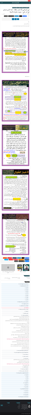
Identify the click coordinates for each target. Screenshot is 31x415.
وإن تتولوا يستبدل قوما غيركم (25, 348)
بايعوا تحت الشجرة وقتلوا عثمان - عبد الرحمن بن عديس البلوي (21, 327)
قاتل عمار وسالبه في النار (26, 365)
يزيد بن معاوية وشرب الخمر (7, 277)
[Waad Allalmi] (15, 2)
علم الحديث (26, 390)
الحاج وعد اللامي (22, 413)
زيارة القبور (26, 384)
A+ (13, 19)
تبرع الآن (19, 404)
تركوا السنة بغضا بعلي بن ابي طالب (24, 329)
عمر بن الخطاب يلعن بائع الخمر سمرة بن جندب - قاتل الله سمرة (21, 337)
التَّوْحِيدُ (26, 297)
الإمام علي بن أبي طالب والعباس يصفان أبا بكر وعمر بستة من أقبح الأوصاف (19, 323)
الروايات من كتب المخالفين (24, 305)
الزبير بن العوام (25, 313)
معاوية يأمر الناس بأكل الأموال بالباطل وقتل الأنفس (22, 340)
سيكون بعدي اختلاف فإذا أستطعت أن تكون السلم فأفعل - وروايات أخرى (20, 334)
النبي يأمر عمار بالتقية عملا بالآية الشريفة (16, 277)
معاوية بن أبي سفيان (14, 7)
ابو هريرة (26, 311)
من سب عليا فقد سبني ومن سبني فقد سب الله (23, 343)
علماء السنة (26, 392)
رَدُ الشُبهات (21, 7)
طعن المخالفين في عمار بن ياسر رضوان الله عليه (23, 362)
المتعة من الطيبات (28, 277)
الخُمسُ (26, 299)
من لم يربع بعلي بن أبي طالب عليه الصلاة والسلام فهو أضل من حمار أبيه (20, 344)
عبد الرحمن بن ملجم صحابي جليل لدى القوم (23, 336)
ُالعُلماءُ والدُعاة (19, 406)
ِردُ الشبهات (19, 408)
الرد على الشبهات (25, 303)
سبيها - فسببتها (27, 333)
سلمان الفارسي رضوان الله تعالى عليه (22, 350)
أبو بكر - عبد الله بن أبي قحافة (23, 309)
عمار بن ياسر (18, 7)
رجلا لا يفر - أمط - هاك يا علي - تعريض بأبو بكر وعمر (22, 330)
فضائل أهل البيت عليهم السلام (23, 396)
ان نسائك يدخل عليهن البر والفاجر (25, 326)
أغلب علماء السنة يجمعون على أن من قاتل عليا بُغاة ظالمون (21, 316)
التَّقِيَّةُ (26, 295)
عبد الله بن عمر (25, 354)
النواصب (26, 380)
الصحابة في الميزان (24, 7)
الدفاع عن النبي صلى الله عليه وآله (22, 301)
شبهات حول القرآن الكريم (24, 388)
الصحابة (26, 6)
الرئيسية (28, 6)
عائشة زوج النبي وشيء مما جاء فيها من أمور (21, 352)
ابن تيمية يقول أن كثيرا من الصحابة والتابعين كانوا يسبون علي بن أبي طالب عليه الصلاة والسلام (17, 320)
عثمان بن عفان (25, 356)
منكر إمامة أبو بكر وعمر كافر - (25, 347)
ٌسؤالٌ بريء (19, 405)
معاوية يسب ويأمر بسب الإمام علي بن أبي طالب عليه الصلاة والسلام (20, 341)
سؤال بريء (26, 386)
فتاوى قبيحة (25, 394)
